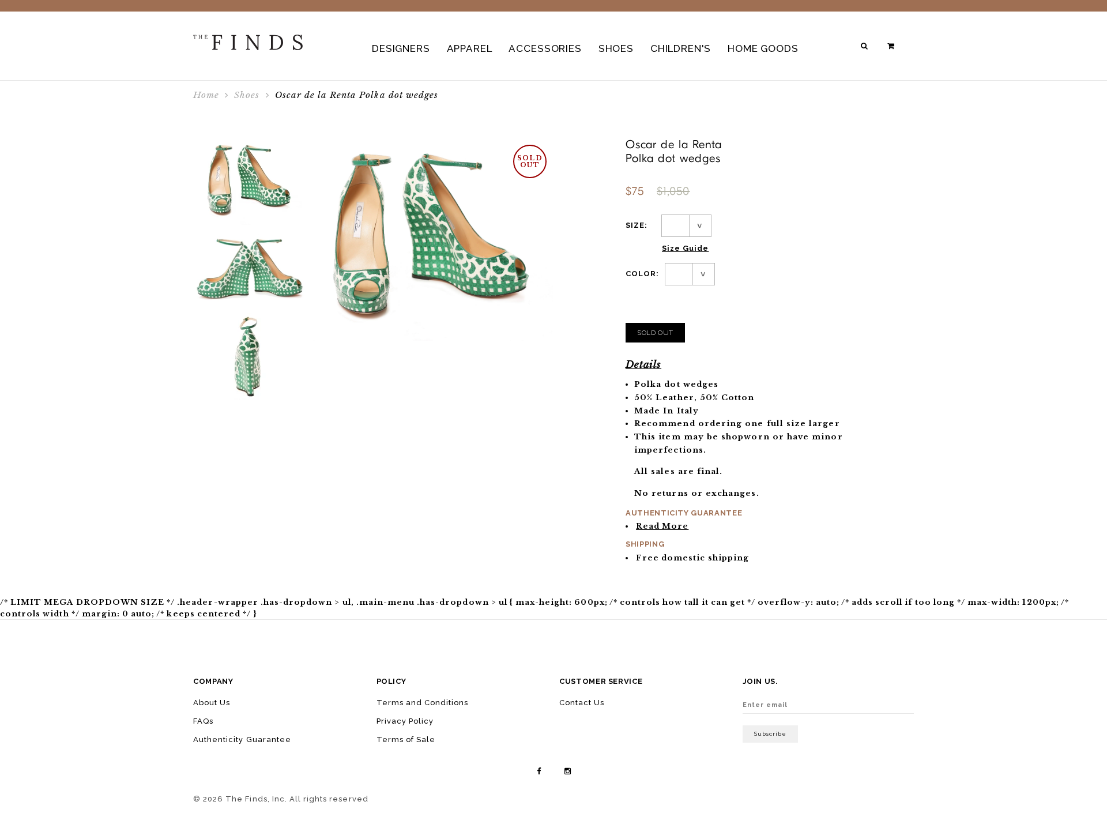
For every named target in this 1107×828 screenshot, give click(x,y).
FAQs (203, 721)
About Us (211, 702)
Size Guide (685, 248)
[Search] (865, 46)
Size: (636, 225)
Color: (642, 273)
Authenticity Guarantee (242, 739)
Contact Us (581, 702)
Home (206, 94)
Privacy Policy (405, 721)
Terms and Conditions (422, 702)
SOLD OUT (655, 333)
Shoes (246, 94)
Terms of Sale (406, 739)
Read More (662, 526)
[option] (250, 181)
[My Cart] (892, 46)
